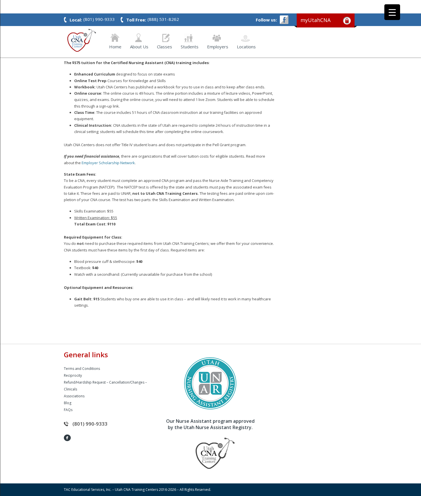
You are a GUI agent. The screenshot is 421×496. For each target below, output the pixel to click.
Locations (246, 46)
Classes (164, 46)
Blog (67, 402)
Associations (74, 396)
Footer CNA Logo (206, 453)
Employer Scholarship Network (108, 162)
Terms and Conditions (82, 368)
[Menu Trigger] (392, 12)
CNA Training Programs (81, 40)
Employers (217, 46)
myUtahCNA (315, 20)
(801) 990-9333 (89, 423)
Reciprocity (73, 375)
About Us (139, 46)
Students (189, 46)
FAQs (68, 409)
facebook (284, 19)
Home (115, 46)
